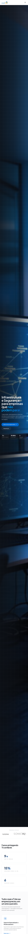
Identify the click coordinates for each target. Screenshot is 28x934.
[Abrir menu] (25, 2)
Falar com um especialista (9, 424)
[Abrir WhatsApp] (25, 931)
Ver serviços (6, 428)
